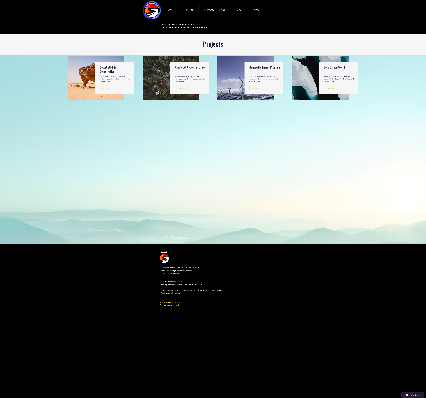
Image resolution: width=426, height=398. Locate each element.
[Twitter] (165, 298)
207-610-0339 (173, 273)
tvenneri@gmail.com (173, 293)
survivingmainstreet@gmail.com (180, 270)
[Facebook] (160, 298)
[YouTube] (174, 298)
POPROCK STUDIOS (168, 290)
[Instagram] (169, 298)
